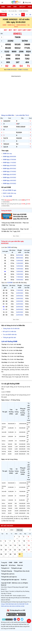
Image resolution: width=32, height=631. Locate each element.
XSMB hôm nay (7, 153)
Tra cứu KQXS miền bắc (10, 334)
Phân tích (20, 565)
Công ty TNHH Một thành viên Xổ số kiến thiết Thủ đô (14, 604)
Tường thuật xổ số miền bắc (11, 328)
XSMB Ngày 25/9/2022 (9, 177)
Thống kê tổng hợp (6, 571)
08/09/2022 (19, 258)
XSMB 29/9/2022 (12, 69)
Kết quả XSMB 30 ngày (9, 190)
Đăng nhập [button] (28, 2)
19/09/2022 (19, 279)
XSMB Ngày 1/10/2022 (9, 162)
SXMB (9, 247)
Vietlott (22, 6)
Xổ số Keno (12, 565)
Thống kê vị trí (5, 568)
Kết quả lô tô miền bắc (9, 331)
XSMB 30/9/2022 (21, 25)
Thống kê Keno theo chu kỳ (21, 571)
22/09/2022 (19, 293)
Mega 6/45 (4, 565)
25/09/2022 (19, 296)
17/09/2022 (19, 277)
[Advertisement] (16, 93)
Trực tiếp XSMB (7, 196)
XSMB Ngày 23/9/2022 (9, 183)
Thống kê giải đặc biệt (9, 337)
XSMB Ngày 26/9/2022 (9, 174)
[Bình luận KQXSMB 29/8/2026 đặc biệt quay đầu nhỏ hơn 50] (6, 216)
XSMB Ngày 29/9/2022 (9, 165)
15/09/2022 (19, 271)
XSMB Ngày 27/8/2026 (9, 159)
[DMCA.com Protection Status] (7, 619)
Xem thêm (16, 236)
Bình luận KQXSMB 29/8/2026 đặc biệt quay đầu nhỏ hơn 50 (20, 217)
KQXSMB (9, 282)
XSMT (15, 6)
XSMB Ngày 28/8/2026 (9, 156)
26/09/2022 (19, 304)
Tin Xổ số (23, 579)
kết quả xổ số (8, 200)
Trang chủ (4, 562)
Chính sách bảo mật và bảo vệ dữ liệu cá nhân (12, 606)
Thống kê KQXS (6, 210)
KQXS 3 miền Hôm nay (9, 193)
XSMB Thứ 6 (11, 25)
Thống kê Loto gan (16, 568)
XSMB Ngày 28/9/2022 (9, 168)
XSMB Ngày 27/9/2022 (9, 171)
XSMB (3, 6)
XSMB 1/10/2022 (23, 69)
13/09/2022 (19, 266)
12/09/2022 (19, 260)
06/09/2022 (19, 255)
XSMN (9, 6)
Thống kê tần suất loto (7, 574)
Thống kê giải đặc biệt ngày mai (10, 579)
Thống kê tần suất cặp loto (9, 576)
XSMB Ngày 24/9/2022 (9, 180)
